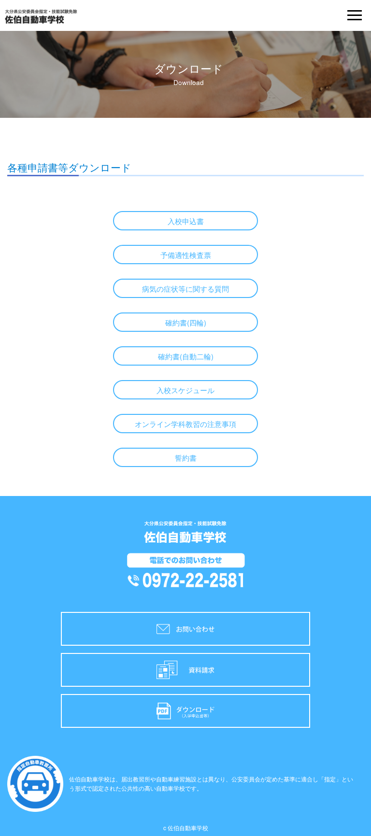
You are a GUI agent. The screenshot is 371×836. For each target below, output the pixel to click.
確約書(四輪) (185, 322)
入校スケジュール (185, 390)
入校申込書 (186, 221)
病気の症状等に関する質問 (185, 288)
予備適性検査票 (185, 255)
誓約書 (186, 458)
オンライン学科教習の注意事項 (185, 424)
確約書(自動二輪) (186, 356)
